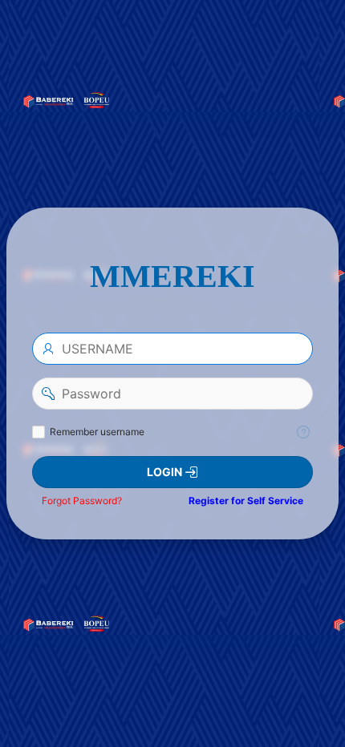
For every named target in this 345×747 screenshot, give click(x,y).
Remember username (97, 432)
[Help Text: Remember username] (303, 432)
